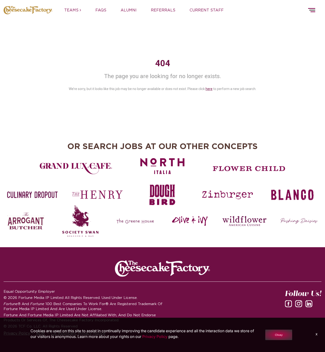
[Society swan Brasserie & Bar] (80, 221)
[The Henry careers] (97, 194)
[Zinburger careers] (227, 194)
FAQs (100, 10)
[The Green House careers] (135, 221)
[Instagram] (299, 303)
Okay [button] (279, 334)
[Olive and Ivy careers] (189, 221)
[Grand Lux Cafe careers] (76, 168)
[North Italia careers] (162, 166)
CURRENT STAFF (207, 10)
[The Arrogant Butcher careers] (26, 221)
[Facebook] (289, 303)
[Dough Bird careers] (162, 194)
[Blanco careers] (292, 194)
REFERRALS (163, 10)
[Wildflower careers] (244, 221)
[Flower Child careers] (249, 168)
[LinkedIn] (309, 303)
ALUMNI (129, 10)
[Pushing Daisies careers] (299, 221)
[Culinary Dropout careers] (32, 194)
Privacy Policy (154, 336)
